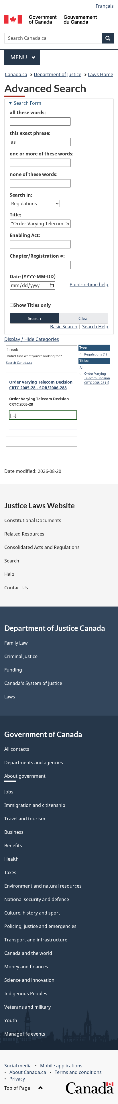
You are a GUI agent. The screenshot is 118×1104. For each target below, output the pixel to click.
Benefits (13, 845)
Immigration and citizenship (34, 805)
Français (105, 6)
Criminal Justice (21, 656)
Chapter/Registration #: (37, 256)
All (81, 367)
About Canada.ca (27, 1072)
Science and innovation (29, 980)
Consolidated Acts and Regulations (42, 547)
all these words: (28, 112)
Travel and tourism (24, 818)
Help (9, 574)
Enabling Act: (25, 235)
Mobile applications (61, 1065)
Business (13, 832)
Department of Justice (57, 74)
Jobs (8, 792)
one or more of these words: (42, 154)
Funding (13, 670)
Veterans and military (27, 1007)
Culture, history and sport (32, 913)
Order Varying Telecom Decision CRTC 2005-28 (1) (97, 378)
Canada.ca (16, 74)
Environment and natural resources (43, 886)
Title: (15, 215)
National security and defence (36, 899)
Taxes (10, 872)
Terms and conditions (78, 1072)
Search (11, 561)
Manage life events (24, 1034)
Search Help (95, 326)
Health (11, 859)
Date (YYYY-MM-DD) (33, 276)
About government (25, 776)
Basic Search (63, 326)
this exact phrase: (30, 133)
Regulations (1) (95, 354)
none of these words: (34, 174)
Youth (10, 1020)
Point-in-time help (89, 284)
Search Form (27, 103)
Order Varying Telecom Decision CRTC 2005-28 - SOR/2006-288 (40, 385)
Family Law (16, 643)
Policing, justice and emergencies (40, 926)
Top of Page (17, 1088)
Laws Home (100, 74)
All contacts (16, 749)
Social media (18, 1065)
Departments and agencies (33, 762)
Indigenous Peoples (25, 993)
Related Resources (24, 534)
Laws (9, 697)
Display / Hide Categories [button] (31, 339)
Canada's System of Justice (33, 683)
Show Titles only (32, 305)
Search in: (21, 195)
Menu (19, 57)
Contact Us (16, 587)
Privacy (17, 1079)
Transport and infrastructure (35, 940)
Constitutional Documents (32, 520)
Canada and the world (28, 953)
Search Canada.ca (19, 362)
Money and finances (26, 966)
